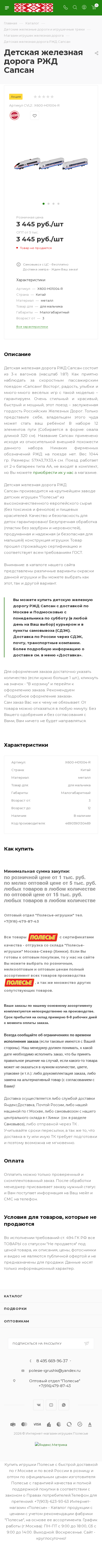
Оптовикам (16, 1321)
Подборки (15, 1309)
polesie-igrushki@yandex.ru (54, 1370)
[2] (39, 97)
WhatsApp (63, 1405)
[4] (48, 97)
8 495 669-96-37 (52, 1361)
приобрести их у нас (53, 472)
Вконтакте (38, 1405)
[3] (43, 97)
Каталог (13, 1296)
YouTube (51, 1405)
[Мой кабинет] (84, 7)
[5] (52, 97)
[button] (43, 203)
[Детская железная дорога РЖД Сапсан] (51, 163)
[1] (35, 97)
